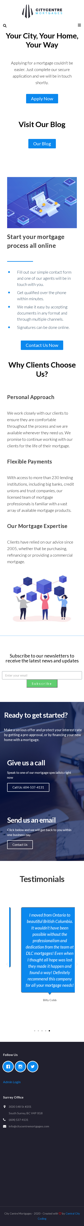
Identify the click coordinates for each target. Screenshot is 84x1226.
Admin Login (12, 1082)
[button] (42, 98)
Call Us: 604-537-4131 (28, 787)
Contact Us (20, 844)
